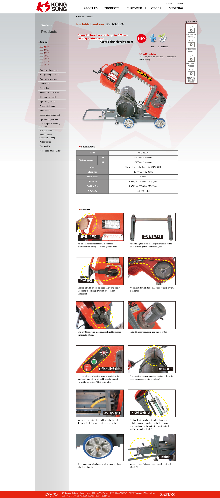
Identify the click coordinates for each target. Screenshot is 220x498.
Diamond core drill (48, 97)
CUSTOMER (134, 8)
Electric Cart (45, 83)
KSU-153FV (44, 62)
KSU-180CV (44, 56)
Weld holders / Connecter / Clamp (47, 136)
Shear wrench (45, 110)
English (180, 3)
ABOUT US (91, 8)
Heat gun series (46, 131)
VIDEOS (156, 8)
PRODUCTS (111, 8)
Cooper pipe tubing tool (50, 115)
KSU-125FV (44, 65)
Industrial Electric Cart (49, 92)
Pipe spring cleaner (48, 101)
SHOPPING (176, 8)
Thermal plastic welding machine (50, 125)
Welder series (45, 142)
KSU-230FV (44, 53)
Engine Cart (45, 88)
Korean (169, 3)
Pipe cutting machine (48, 79)
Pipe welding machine (49, 119)
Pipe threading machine (49, 70)
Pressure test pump (47, 106)
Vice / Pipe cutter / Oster (50, 151)
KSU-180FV (44, 59)
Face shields (45, 146)
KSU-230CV (44, 50)
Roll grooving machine (49, 75)
